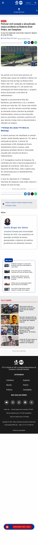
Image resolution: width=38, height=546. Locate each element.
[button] (3, 3)
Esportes (26, 380)
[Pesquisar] (35, 2)
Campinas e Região (16, 202)
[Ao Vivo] (7, 527)
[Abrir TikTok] (19, 402)
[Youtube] (6, 402)
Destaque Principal (27, 202)
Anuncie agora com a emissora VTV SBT (22, 409)
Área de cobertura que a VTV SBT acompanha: (19, 413)
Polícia (3, 21)
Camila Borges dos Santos (10, 38)
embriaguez (8, 205)
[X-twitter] (31, 402)
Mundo (9, 385)
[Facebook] (25, 402)
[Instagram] (12, 402)
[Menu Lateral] (3, 3)
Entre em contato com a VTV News (19, 416)
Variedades (27, 390)
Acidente (7, 202)
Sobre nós (6, 409)
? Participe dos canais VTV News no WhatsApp (15, 129)
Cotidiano (10, 380)
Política (9, 390)
